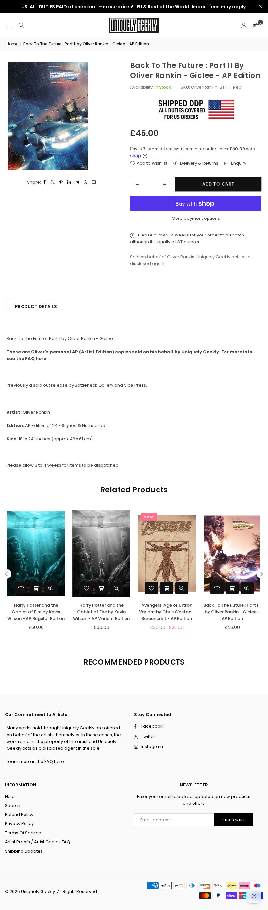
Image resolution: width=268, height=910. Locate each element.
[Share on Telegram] (77, 182)
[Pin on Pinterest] (61, 182)
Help (10, 796)
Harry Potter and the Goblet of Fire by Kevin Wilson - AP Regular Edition (36, 612)
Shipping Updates (24, 851)
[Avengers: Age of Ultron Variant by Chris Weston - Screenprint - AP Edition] (167, 553)
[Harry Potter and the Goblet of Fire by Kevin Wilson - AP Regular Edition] (36, 553)
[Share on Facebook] (44, 182)
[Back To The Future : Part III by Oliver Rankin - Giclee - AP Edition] (232, 553)
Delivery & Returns (198, 163)
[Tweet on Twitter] (53, 182)
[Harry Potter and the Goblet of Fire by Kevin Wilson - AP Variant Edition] (101, 553)
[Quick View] (181, 588)
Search (12, 806)
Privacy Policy (19, 824)
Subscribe (233, 819)
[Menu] (9, 25)
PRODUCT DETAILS (36, 306)
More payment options (196, 218)
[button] (255, 25)
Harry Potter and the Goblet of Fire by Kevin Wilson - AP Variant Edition (101, 612)
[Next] (261, 574)
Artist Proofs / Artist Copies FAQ (37, 842)
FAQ (30, 358)
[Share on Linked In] (69, 182)
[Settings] (244, 25)
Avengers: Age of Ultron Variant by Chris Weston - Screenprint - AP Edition (166, 612)
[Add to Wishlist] (151, 588)
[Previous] (6, 574)
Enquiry (238, 163)
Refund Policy (19, 814)
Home (12, 44)
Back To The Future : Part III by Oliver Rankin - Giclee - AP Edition (232, 612)
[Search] (21, 25)
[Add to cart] (166, 588)
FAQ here (54, 761)
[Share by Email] (94, 182)
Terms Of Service (23, 833)
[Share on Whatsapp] (85, 182)
